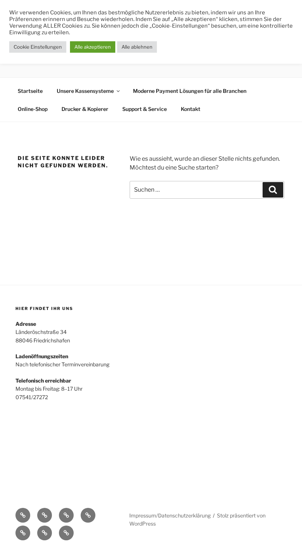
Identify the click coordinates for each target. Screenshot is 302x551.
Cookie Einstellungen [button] (38, 47)
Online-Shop (33, 109)
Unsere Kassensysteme (85, 91)
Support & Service (144, 109)
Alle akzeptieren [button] (92, 47)
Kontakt (190, 109)
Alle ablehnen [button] (137, 47)
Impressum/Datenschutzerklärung (170, 515)
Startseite (30, 91)
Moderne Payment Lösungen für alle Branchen (189, 91)
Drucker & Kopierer (85, 109)
